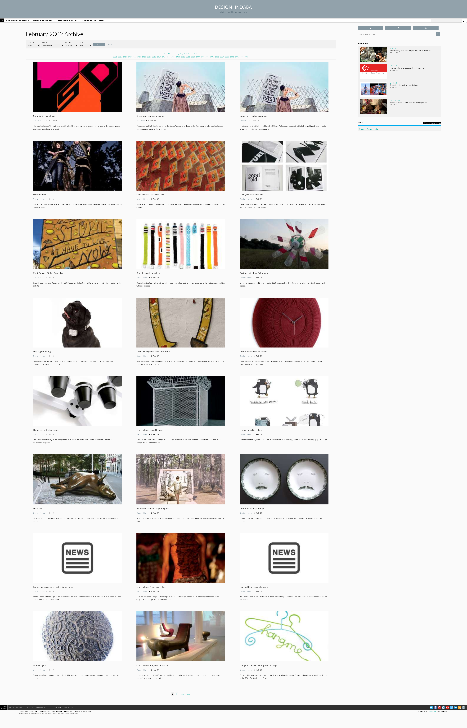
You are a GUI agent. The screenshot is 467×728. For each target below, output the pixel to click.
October (197, 54)
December (212, 54)
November (204, 54)
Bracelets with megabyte (148, 273)
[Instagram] (443, 707)
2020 (144, 57)
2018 (154, 57)
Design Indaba (432, 711)
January (148, 54)
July (177, 54)
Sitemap (58, 707)
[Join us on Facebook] (398, 28)
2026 (115, 57)
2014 (173, 57)
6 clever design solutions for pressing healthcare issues (410, 50)
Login (50, 707)
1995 (246, 57)
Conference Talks (67, 20)
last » (188, 694)
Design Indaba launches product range (258, 665)
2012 (183, 57)
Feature (44, 42)
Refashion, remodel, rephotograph (152, 508)
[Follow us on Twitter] (370, 28)
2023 (130, 57)
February (155, 54)
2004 (222, 57)
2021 (139, 57)
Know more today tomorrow (150, 116)
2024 (125, 57)
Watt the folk (39, 194)
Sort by (68, 42)
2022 (134, 57)
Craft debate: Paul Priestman (254, 273)
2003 (227, 57)
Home (2, 20)
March (161, 54)
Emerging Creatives (17, 20)
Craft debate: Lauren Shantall (254, 351)
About (11, 707)
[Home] (233, 8)
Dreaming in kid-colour (251, 429)
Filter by (30, 42)
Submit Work (41, 707)
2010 (193, 57)
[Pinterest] (439, 707)
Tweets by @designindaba (368, 129)
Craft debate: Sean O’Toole (149, 429)
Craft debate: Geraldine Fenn (150, 194)
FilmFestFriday (395, 100)
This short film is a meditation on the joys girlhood (408, 102)
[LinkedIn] (455, 707)
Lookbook (140, 120)
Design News (39, 120)
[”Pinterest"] (426, 28)
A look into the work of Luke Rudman (404, 85)
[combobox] (446, 20)
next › (182, 694)
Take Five (393, 48)
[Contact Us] (463, 707)
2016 (164, 57)
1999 (241, 57)
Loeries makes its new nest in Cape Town (53, 586)
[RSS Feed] (459, 707)
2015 (169, 57)
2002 (232, 57)
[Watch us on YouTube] (447, 707)
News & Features (42, 20)
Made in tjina (39, 665)
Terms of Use (68, 707)
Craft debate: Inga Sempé (252, 508)
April (165, 54)
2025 (120, 57)
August (182, 54)
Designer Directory (93, 20)
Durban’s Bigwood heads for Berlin (153, 351)
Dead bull (37, 508)
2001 (237, 57)
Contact (19, 707)
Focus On (393, 65)
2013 (178, 57)
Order (81, 42)
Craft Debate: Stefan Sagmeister (48, 273)
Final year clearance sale (252, 194)
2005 (217, 57)
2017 (159, 57)
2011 (188, 57)
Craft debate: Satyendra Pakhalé (152, 665)
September (189, 54)
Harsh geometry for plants (45, 429)
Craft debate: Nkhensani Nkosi (151, 586)
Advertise (29, 707)
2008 (203, 57)
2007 (207, 57)
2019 (149, 57)
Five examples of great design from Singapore (407, 68)
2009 (198, 57)
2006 (212, 57)
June (173, 54)
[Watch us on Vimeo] (451, 707)
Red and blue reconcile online (254, 586)
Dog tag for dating (42, 351)
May (169, 54)
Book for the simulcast (44, 116)
